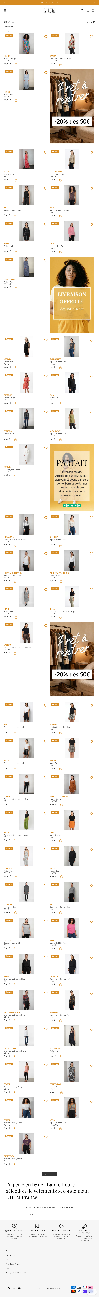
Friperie (9, 1251)
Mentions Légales (13, 1264)
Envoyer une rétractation (16, 1272)
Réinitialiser (9, 26)
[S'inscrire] (68, 1214)
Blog (8, 1268)
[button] (5, 10)
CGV (8, 1260)
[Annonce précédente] (4, 2)
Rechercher (10, 1255)
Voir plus (49, 1174)
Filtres (89, 22)
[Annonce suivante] (94, 2)
